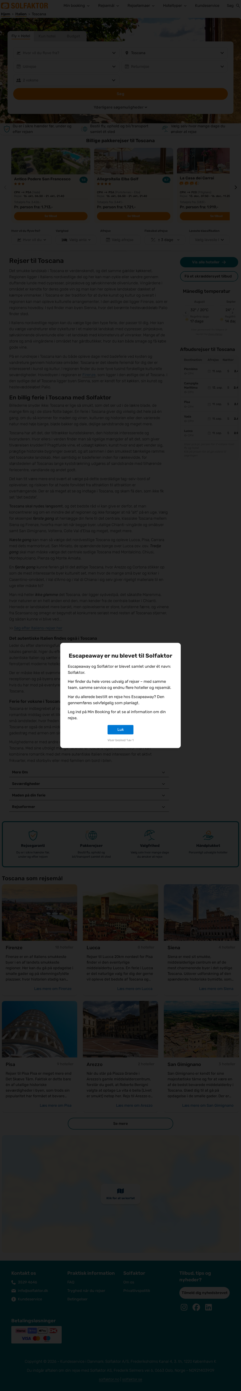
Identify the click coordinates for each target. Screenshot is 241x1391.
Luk (120, 729)
